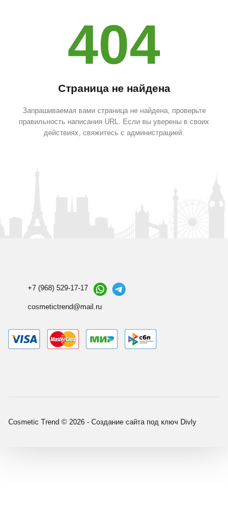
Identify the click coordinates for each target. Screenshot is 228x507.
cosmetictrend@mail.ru (65, 307)
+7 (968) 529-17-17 (58, 288)
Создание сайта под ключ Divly (143, 422)
